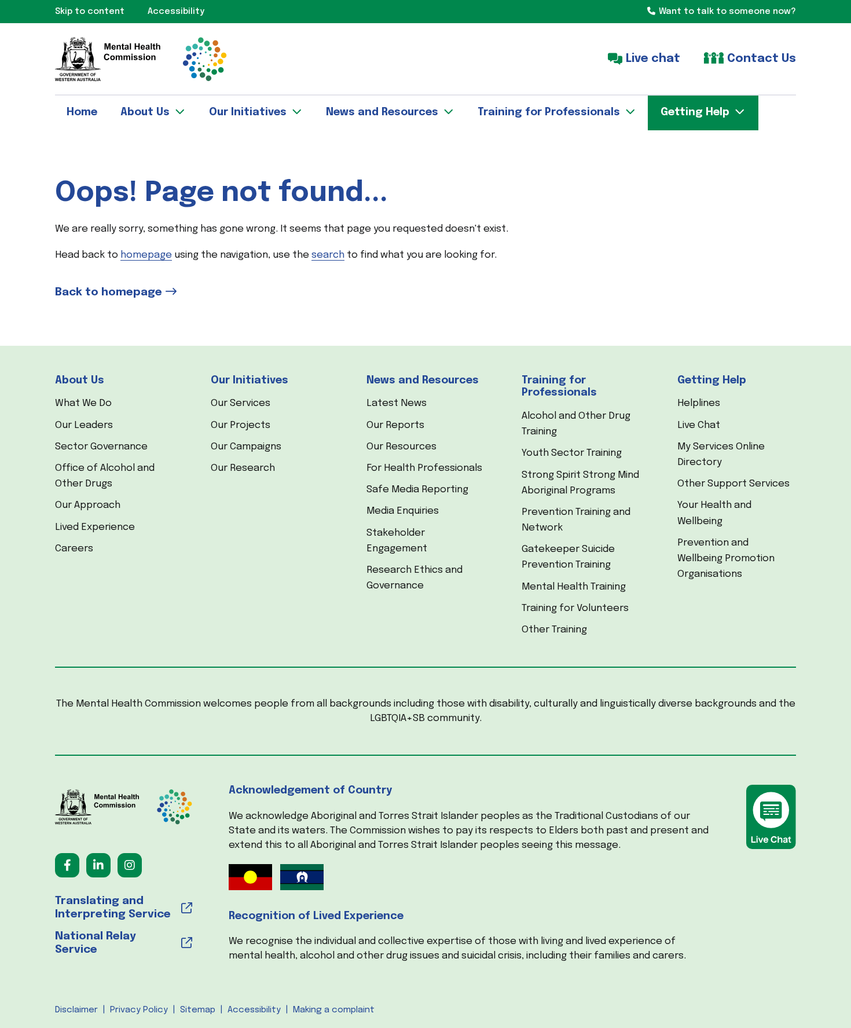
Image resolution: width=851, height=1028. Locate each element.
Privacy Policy (139, 1010)
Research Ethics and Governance (414, 578)
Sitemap (197, 1010)
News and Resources (422, 380)
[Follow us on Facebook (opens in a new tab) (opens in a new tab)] (67, 865)
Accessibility (254, 1010)
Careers (74, 549)
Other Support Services (733, 484)
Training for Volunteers (575, 608)
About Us (79, 380)
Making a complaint (334, 1010)
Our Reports (395, 425)
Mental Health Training (574, 587)
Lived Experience (95, 527)
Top (821, 281)
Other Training (554, 630)
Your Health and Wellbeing (714, 513)
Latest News (396, 403)
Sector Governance (101, 447)
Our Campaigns (246, 447)
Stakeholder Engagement (396, 541)
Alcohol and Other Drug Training (576, 424)
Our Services (240, 403)
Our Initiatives (249, 380)
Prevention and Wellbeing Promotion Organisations (726, 558)
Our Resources (401, 447)
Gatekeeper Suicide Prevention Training (568, 557)
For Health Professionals (424, 468)
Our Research (243, 468)
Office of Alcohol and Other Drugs (105, 476)
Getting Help (711, 380)
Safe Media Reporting (417, 490)
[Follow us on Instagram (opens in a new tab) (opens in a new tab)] (130, 865)
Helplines (698, 403)
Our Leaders (84, 425)
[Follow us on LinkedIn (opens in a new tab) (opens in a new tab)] (98, 865)
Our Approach (87, 505)
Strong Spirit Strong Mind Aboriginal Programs (580, 483)
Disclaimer (76, 1010)
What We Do (83, 403)
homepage (146, 255)
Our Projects (240, 425)
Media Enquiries (402, 511)
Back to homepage (108, 292)
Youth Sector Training (572, 453)
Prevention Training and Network (576, 520)
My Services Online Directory (721, 454)
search (327, 255)
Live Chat (698, 425)
